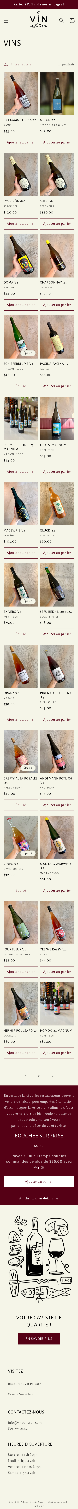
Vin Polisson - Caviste (27, 1502)
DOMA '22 (11, 282)
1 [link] (26, 1076)
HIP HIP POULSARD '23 (21, 1030)
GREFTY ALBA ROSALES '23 (21, 780)
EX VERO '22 (12, 611)
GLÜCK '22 (47, 530)
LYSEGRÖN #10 (14, 201)
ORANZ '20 (12, 693)
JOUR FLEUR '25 (15, 949)
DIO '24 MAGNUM (53, 445)
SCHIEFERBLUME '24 (18, 363)
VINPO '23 (11, 864)
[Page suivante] (52, 1076)
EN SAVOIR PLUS (39, 1339)
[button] (6, 20)
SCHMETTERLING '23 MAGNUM (19, 447)
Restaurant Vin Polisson (25, 1383)
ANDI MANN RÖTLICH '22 (56, 780)
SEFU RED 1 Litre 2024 (56, 611)
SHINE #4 (47, 201)
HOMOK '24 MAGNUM (56, 1030)
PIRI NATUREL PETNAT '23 (56, 695)
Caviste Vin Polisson (22, 1394)
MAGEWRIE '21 (14, 530)
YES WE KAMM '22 (53, 949)
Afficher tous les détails (36, 1198)
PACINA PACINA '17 (54, 363)
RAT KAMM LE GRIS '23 (20, 120)
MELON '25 (48, 120)
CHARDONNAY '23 (53, 282)
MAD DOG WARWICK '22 (55, 866)
